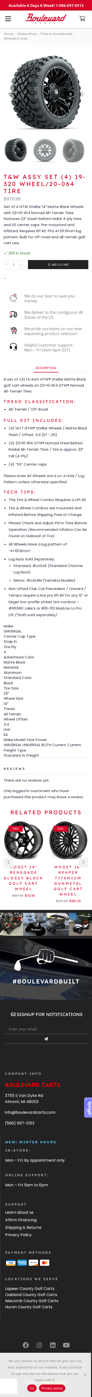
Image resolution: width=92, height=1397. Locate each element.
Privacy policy (52, 1388)
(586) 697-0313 (19, 1123)
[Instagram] (39, 1345)
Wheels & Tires (15, 38)
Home (9, 34)
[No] (84, 1374)
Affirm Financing (21, 1220)
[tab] (46, 367)
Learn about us (19, 1212)
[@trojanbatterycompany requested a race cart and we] (11, 924)
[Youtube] (66, 1345)
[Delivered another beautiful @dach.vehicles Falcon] (80, 924)
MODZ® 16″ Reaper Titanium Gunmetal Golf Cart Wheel (68, 880)
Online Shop (27, 34)
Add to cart (60, 265)
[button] (82, 19)
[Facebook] (26, 1345)
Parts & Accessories (56, 34)
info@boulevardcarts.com (30, 1112)
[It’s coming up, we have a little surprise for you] (34, 924)
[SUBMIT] (46, 1039)
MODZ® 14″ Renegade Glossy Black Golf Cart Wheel (23, 878)
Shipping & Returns (23, 1227)
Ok (32, 1388)
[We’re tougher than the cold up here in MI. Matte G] (57, 924)
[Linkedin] (53, 1345)
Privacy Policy (18, 1235)
